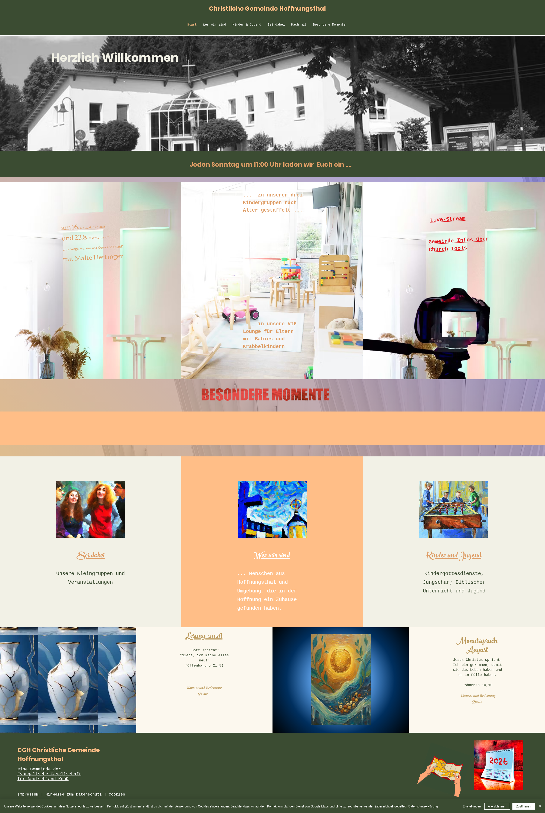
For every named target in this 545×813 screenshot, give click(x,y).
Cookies (117, 794)
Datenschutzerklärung (423, 806)
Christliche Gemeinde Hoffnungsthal (267, 8)
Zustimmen (523, 806)
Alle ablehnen (497, 806)
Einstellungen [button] (472, 806)
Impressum (28, 794)
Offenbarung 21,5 (204, 666)
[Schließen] (539, 806)
